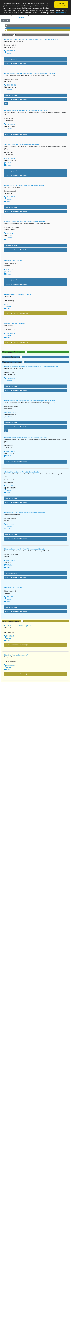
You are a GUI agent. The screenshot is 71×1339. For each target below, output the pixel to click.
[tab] (6, 25)
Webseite (9, 53)
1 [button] (7, 103)
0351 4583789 (10, 158)
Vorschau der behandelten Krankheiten (16, 63)
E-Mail (8, 165)
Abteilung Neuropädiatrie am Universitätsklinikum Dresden (21, 144)
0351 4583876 (10, 124)
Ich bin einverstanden (61, 4)
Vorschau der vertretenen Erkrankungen (16, 313)
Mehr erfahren (61, 12)
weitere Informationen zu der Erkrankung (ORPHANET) (13, 17)
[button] (3, 20)
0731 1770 (9, 269)
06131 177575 (10, 197)
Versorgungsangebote (11, 59)
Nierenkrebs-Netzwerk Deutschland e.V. (16, 323)
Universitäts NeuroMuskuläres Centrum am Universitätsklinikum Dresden (25, 110)
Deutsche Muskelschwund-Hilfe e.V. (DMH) (17, 294)
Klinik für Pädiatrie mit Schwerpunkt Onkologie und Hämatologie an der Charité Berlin (29, 73)
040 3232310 (10, 304)
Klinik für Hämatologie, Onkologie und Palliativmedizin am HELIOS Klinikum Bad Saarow (31, 39)
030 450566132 (11, 85)
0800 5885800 (10, 333)
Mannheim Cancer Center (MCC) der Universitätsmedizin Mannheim (24, 221)
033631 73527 (10, 51)
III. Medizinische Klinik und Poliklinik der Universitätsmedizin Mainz (24, 185)
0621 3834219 (10, 233)
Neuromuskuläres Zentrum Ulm (13, 260)
